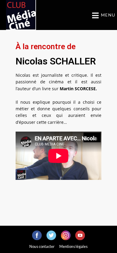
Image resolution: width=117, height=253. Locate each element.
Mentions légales (73, 246)
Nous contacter (42, 246)
